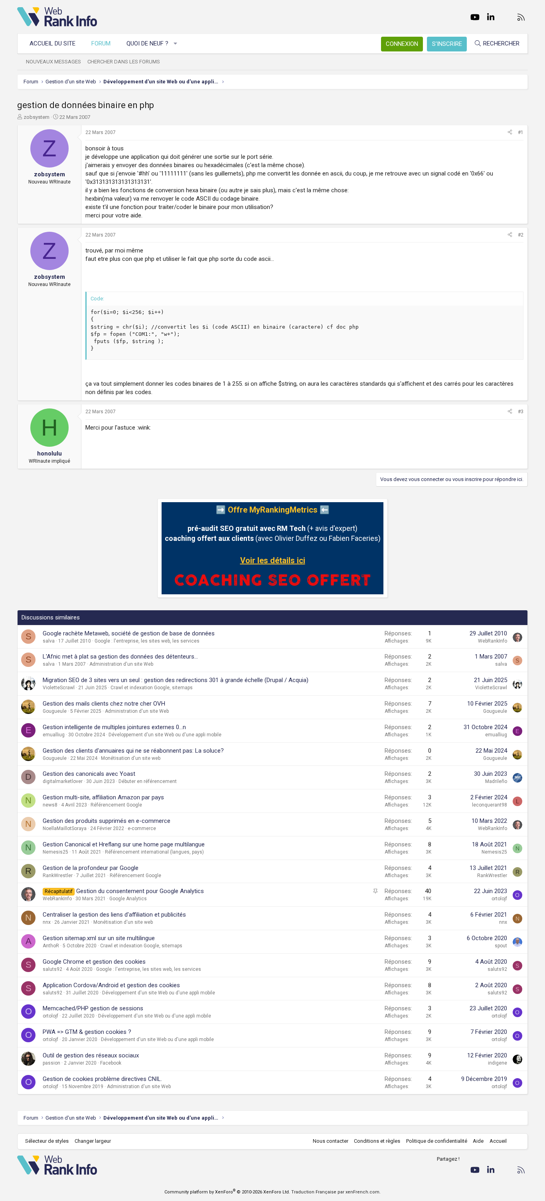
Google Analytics (128, 898)
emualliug (54, 735)
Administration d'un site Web (121, 664)
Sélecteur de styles (47, 1141)
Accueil (498, 1141)
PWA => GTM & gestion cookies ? (87, 1031)
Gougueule (55, 711)
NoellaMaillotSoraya (65, 828)
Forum (101, 43)
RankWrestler (58, 875)
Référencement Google (116, 805)
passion (51, 1063)
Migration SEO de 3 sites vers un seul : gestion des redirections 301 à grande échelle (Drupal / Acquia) (175, 680)
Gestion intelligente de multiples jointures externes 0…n (114, 727)
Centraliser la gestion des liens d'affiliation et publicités (114, 914)
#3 (520, 411)
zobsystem (36, 117)
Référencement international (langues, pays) (154, 852)
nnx (47, 922)
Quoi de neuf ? (147, 43)
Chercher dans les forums (123, 62)
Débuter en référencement (147, 781)
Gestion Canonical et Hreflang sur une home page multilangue (124, 844)
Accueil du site (52, 43)
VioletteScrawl (59, 687)
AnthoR (51, 946)
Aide (478, 1141)
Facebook (110, 1063)
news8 (50, 805)
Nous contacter (330, 1141)
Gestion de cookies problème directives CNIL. (102, 1079)
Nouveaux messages (53, 62)
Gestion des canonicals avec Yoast (89, 773)
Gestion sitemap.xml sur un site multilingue (99, 938)
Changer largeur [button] (93, 1141)
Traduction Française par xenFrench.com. (336, 1192)
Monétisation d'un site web (130, 758)
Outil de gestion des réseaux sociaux (91, 1055)
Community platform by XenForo (227, 1192)
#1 (520, 132)
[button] (176, 43)
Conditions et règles (377, 1141)
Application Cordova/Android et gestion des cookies (111, 985)
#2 (520, 235)
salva (49, 641)
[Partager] (510, 132)
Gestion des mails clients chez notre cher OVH (104, 703)
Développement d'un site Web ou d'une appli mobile (165, 735)
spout (501, 946)
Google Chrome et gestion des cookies (94, 961)
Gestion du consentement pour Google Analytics (140, 891)
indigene (497, 1063)
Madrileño (496, 781)
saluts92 (52, 969)
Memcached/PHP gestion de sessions (93, 1008)
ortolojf (499, 898)
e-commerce (142, 828)
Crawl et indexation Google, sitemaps (152, 687)
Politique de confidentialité (436, 1141)
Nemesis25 (55, 852)
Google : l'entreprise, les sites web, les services (147, 641)
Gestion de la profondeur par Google (90, 868)
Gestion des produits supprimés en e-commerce (106, 820)
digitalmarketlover (63, 781)
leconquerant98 (489, 805)
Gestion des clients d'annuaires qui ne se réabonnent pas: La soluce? (133, 750)
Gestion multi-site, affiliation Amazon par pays (103, 797)
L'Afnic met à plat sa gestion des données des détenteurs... (120, 656)
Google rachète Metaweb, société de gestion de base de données (129, 633)
